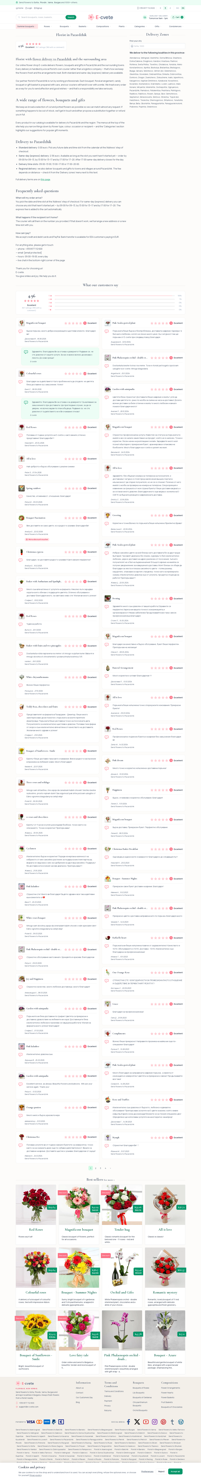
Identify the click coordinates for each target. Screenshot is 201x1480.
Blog (78, 1402)
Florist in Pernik (46, 1459)
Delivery (107, 1396)
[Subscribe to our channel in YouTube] (146, 1422)
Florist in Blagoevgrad (157, 1449)
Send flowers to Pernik (115, 1439)
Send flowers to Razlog (82, 1443)
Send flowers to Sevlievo (125, 1443)
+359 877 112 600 (26, 1403)
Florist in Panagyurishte (27, 1459)
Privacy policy (36, 1475)
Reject (161, 1471)
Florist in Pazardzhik (176, 1456)
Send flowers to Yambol (27, 1449)
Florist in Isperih (33, 1456)
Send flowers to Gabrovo (51, 1433)
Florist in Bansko (138, 1449)
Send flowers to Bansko (75, 1429)
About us (80, 1388)
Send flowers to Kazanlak (82, 1436)
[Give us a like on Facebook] (129, 1422)
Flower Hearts (167, 1392)
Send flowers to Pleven (159, 1439)
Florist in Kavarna (49, 1456)
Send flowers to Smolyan (170, 1443)
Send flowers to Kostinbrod (130, 1436)
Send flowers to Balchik (52, 1429)
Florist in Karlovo (84, 1456)
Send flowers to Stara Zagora (50, 1446)
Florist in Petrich (62, 1459)
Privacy (107, 1405)
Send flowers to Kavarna (58, 1436)
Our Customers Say (84, 1397)
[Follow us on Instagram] (154, 1422)
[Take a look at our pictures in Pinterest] (163, 1422)
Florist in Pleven (79, 1459)
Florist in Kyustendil (140, 1456)
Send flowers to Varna (146, 1429)
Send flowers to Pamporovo (80, 1449)
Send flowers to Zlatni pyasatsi (52, 1449)
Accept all (175, 1471)
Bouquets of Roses (141, 1388)
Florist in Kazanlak (67, 1456)
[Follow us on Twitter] (137, 1422)
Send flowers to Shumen (171, 1446)
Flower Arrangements (170, 1388)
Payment (108, 1401)
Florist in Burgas (175, 1449)
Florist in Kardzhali (121, 1456)
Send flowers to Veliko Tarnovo (172, 1429)
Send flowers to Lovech (37, 1439)
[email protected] (33, 252)
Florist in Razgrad (129, 1459)
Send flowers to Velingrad (28, 1433)
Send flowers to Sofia (26, 1446)
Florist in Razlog (146, 1459)
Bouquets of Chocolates (171, 1407)
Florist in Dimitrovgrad (125, 1452)
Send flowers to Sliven (148, 1443)
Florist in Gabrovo (80, 1452)
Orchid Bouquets (140, 1410)
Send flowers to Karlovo (106, 1436)
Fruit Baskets (167, 1402)
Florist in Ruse (161, 1459)
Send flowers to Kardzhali (155, 1436)
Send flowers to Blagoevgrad (100, 1429)
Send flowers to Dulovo (157, 1433)
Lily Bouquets (138, 1392)
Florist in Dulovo (161, 1452)
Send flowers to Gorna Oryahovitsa (80, 1433)
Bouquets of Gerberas (142, 1397)
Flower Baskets (167, 1397)
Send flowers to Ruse (103, 1443)
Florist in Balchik (122, 1449)
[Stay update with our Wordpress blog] (181, 1422)
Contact (79, 1392)
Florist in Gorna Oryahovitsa (102, 1452)
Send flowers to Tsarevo (148, 1446)
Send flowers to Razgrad (58, 1443)
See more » (109, 1179)
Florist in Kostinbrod (102, 1456)
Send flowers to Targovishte (100, 1446)
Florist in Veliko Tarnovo (42, 1452)
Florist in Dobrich (145, 1452)
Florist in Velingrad (62, 1452)
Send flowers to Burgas (125, 1429)
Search (71, 17)
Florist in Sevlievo (177, 1459)
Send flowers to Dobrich (135, 1433)
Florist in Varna (23, 1452)
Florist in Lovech (158, 1456)
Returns (107, 1410)
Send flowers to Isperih (36, 1436)
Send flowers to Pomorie (35, 1443)
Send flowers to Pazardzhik (36, 341)
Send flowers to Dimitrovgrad (109, 1433)
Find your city (136, 41)
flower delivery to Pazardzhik (52, 59)
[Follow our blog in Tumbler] (172, 1422)
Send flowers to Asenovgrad (28, 1429)
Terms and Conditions (113, 1391)
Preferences (147, 1471)
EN (183, 8)
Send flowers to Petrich (137, 1439)
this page (45, 179)
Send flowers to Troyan (75, 1446)
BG (177, 8)
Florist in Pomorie (111, 1459)
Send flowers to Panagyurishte (89, 1439)
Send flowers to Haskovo (125, 1446)
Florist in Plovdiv (95, 1459)
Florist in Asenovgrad (103, 1449)
